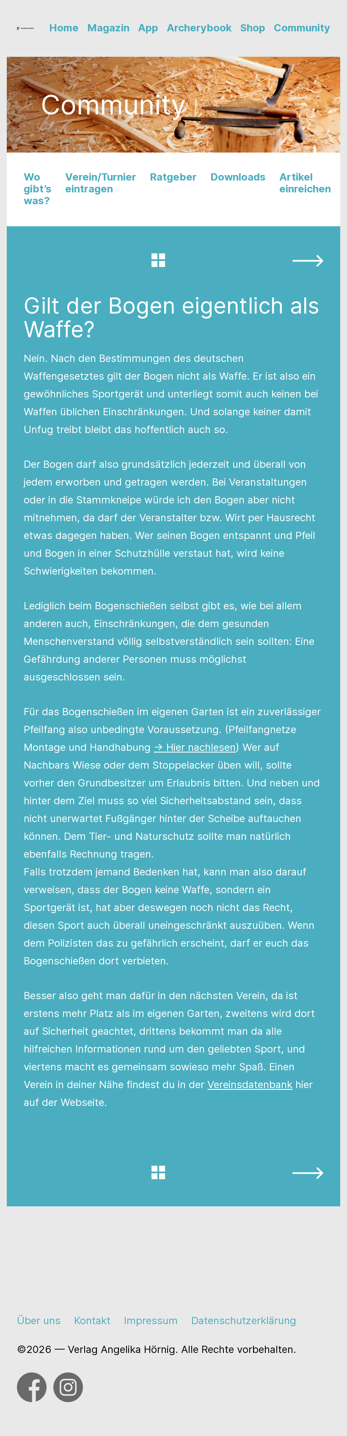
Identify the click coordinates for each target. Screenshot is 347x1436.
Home (64, 28)
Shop (252, 28)
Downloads (238, 177)
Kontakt (92, 1320)
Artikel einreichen (305, 183)
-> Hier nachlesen (195, 747)
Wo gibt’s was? (38, 189)
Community (302, 28)
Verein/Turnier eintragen (100, 183)
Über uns (39, 1320)
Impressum (151, 1320)
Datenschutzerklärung (243, 1320)
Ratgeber (173, 177)
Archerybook (199, 28)
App (148, 28)
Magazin (108, 28)
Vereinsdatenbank (249, 1084)
